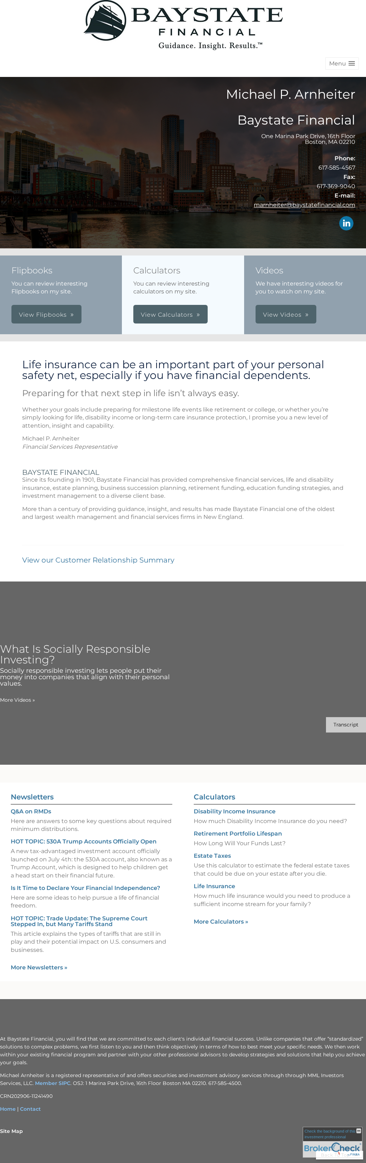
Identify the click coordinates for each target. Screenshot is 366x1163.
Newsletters (32, 797)
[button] (342, 63)
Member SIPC (52, 1083)
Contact (30, 1109)
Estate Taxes (212, 855)
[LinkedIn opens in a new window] (346, 224)
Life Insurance (214, 886)
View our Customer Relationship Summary (98, 560)
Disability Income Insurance (235, 811)
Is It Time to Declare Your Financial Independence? (85, 888)
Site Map (11, 1131)
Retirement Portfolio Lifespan (238, 833)
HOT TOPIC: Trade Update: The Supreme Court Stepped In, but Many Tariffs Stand (79, 921)
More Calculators (221, 921)
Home (8, 1109)
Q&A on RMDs (31, 811)
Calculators (214, 797)
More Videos (17, 699)
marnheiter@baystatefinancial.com (304, 204)
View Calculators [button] (167, 314)
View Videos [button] (282, 314)
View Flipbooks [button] (43, 314)
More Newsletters (39, 967)
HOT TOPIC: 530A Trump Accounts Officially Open (84, 841)
